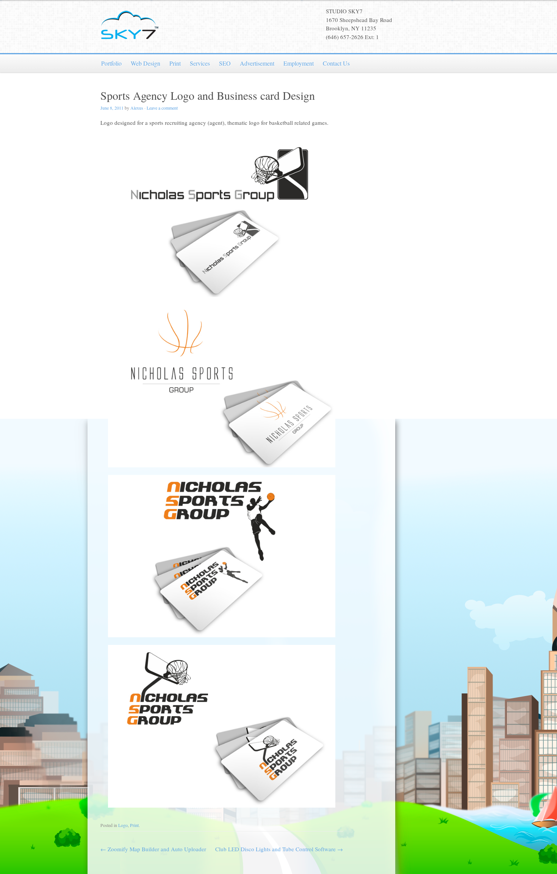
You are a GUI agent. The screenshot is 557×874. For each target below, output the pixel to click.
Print (175, 63)
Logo (123, 825)
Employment (298, 63)
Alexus (136, 108)
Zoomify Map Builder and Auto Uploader (153, 849)
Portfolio (111, 63)
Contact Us (336, 63)
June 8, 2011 (112, 108)
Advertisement (257, 63)
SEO (225, 63)
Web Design (145, 63)
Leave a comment (162, 108)
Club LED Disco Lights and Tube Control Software (279, 849)
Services (200, 63)
